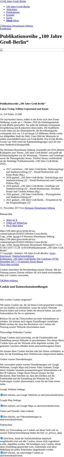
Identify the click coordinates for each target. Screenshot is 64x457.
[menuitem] (35, 6)
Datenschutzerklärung (23, 256)
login (52, 253)
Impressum (5, 256)
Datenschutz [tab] (6, 424)
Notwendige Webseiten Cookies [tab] (16, 332)
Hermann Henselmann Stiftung (40, 208)
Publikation (5, 28)
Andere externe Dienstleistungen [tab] (16, 359)
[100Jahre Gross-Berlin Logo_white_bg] (13, 1)
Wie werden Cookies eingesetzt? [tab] (16, 299)
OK (2, 280)
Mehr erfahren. (11, 280)
